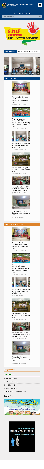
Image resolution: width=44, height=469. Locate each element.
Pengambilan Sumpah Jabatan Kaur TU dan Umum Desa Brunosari (20, 99)
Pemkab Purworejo (11, 378)
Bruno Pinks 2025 (11, 388)
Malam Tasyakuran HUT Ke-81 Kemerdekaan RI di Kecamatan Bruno (21, 189)
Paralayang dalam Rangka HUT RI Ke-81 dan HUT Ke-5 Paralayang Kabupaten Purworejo (21, 122)
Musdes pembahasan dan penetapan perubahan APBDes (21, 145)
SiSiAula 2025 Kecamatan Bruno (16, 391)
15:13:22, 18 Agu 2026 (19, 174)
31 (16, 171)
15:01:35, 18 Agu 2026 (19, 193)
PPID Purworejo (10, 385)
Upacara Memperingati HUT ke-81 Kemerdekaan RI (21, 169)
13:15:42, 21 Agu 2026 (19, 128)
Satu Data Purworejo (12, 382)
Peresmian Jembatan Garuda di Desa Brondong (21, 212)
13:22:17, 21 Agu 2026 (19, 105)
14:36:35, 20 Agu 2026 (19, 149)
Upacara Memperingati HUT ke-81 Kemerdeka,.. (17, 73)
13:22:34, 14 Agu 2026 (19, 217)
